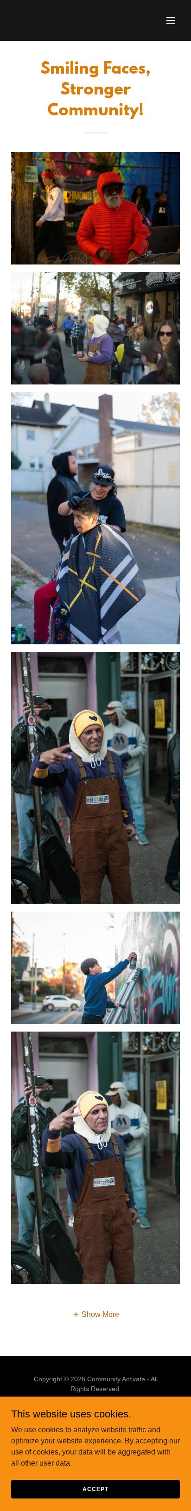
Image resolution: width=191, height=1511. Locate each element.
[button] (170, 20)
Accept (95, 1489)
